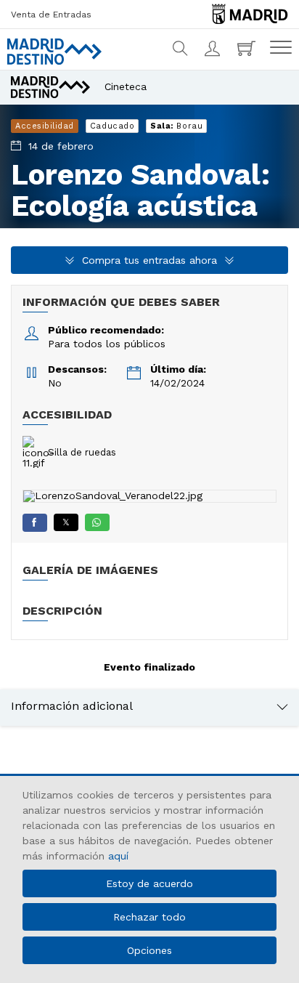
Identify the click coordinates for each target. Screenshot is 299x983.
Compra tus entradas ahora (149, 260)
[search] (181, 48)
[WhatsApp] (97, 522)
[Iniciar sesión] (214, 48)
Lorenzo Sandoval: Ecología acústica (140, 190)
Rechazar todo (149, 917)
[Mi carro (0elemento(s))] (248, 48)
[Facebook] (34, 523)
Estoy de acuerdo (149, 883)
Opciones (149, 950)
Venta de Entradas (51, 14)
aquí (118, 856)
